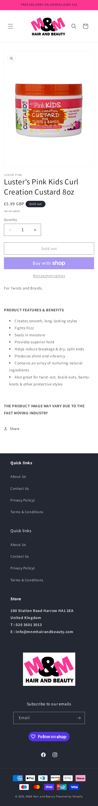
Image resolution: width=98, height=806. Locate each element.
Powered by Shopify (69, 796)
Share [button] (15, 428)
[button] (10, 26)
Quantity (10, 219)
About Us (18, 476)
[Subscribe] (79, 718)
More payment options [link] (49, 276)
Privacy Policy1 (22, 500)
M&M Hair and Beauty (40, 796)
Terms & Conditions (26, 512)
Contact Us (19, 488)
